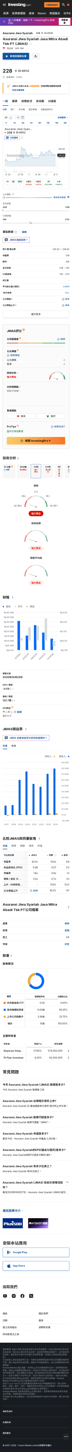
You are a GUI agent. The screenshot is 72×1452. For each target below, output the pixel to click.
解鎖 (35, 890)
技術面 (40, 101)
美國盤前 (54, 13)
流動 (5, 1320)
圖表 (14, 101)
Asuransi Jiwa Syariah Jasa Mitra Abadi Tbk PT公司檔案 (30, 907)
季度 (13, 745)
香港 (31, 13)
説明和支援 (44, 1327)
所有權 (22, 109)
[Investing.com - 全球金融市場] (19, 5)
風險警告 (7, 1433)
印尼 (67, 944)
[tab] (8, 471)
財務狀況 (26, 101)
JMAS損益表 (13, 729)
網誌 (5, 1313)
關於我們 (43, 1313)
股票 (6, 13)
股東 (6, 956)
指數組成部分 (47, 109)
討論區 (52, 101)
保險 (67, 923)
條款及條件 (8, 1411)
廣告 (41, 1320)
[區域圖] (11, 117)
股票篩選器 (18, 13)
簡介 (13, 109)
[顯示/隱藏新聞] (22, 117)
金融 (67, 930)
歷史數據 (33, 109)
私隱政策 (7, 1422)
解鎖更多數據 (60, 197)
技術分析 (9, 458)
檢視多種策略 (18, 90)
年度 (5, 745)
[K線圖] (6, 117)
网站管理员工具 (11, 1334)
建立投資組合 (10, 1327)
